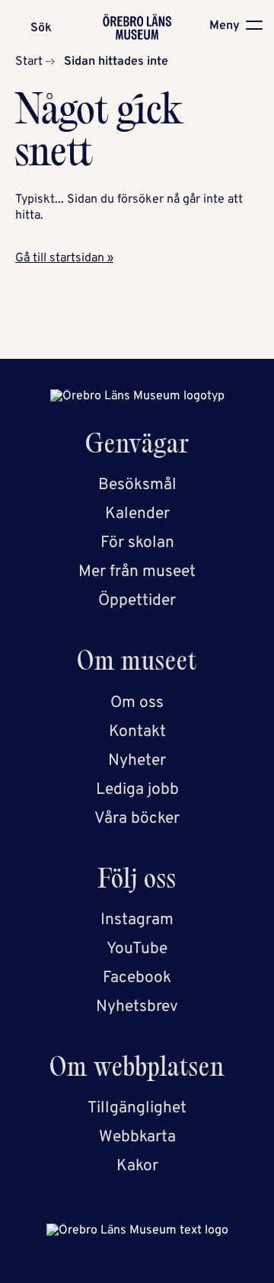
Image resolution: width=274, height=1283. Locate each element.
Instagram (137, 920)
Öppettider (137, 600)
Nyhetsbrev (137, 1007)
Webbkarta (137, 1137)
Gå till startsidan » (64, 258)
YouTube (137, 949)
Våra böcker (137, 818)
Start (29, 61)
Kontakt (137, 731)
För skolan (137, 543)
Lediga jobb (137, 789)
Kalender (137, 514)
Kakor (137, 1166)
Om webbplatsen (137, 1070)
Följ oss (137, 882)
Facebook (137, 978)
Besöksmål (137, 485)
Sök (41, 28)
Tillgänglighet (137, 1108)
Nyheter (137, 760)
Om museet (137, 664)
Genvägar (137, 447)
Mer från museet (137, 572)
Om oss (137, 703)
